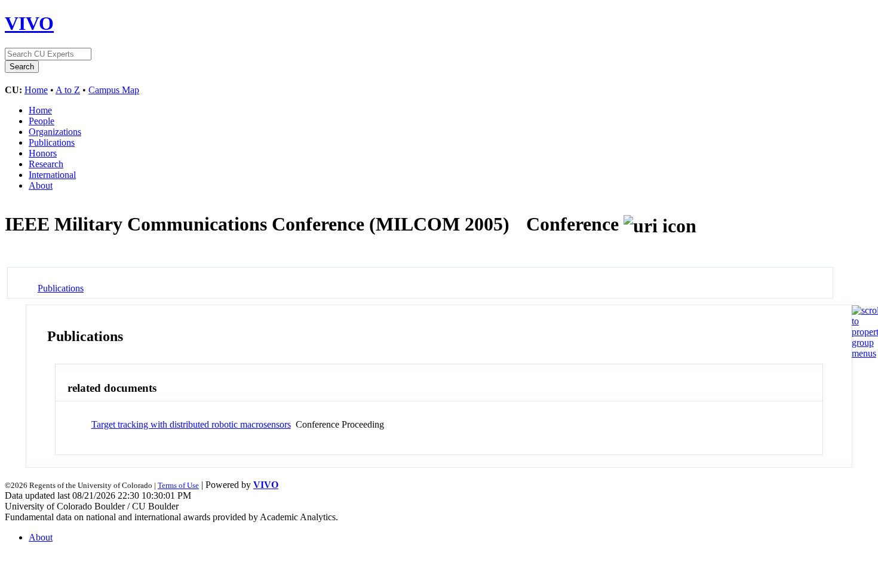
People (41, 121)
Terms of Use (178, 485)
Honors (43, 153)
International (52, 175)
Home (36, 90)
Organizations (55, 132)
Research (46, 164)
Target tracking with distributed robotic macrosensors (191, 424)
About (41, 185)
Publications (52, 142)
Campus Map (113, 90)
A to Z (68, 90)
